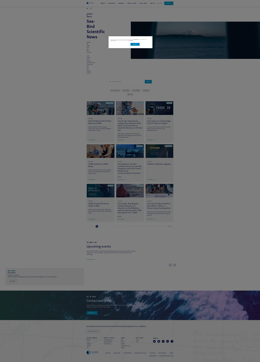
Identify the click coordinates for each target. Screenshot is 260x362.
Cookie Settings (113, 40)
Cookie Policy (135, 39)
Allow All (135, 44)
